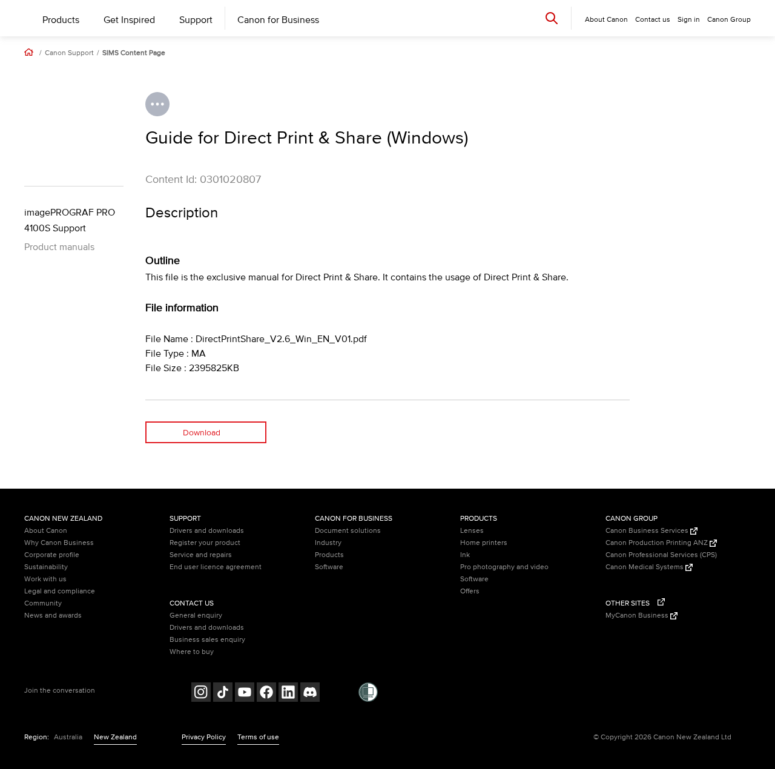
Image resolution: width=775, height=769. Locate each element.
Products (60, 20)
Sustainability (46, 567)
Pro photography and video (504, 567)
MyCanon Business (637, 615)
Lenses (472, 530)
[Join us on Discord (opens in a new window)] (310, 693)
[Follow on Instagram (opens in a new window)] (201, 693)
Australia (68, 737)
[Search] (552, 17)
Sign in (689, 19)
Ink (465, 554)
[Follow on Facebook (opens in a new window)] (266, 693)
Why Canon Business (59, 542)
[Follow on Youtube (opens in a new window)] (244, 693)
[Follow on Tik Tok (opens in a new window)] (222, 693)
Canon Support (69, 53)
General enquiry (196, 615)
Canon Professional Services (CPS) (661, 554)
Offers (470, 591)
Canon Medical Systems (645, 567)
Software (329, 567)
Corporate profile (51, 554)
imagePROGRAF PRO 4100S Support (69, 220)
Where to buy (192, 651)
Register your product (205, 542)
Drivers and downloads (207, 530)
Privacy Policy (204, 737)
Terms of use (258, 737)
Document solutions (348, 530)
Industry (328, 542)
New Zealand (115, 737)
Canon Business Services (647, 530)
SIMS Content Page (133, 53)
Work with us (45, 579)
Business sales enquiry (207, 639)
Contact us (652, 19)
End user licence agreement (216, 567)
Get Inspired (129, 20)
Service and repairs (201, 554)
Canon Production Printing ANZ (657, 542)
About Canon (45, 530)
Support (196, 20)
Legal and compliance (59, 591)
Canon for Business (278, 20)
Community (43, 603)
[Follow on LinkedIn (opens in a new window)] (288, 693)
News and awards (53, 615)
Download (201, 432)
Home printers (483, 542)
